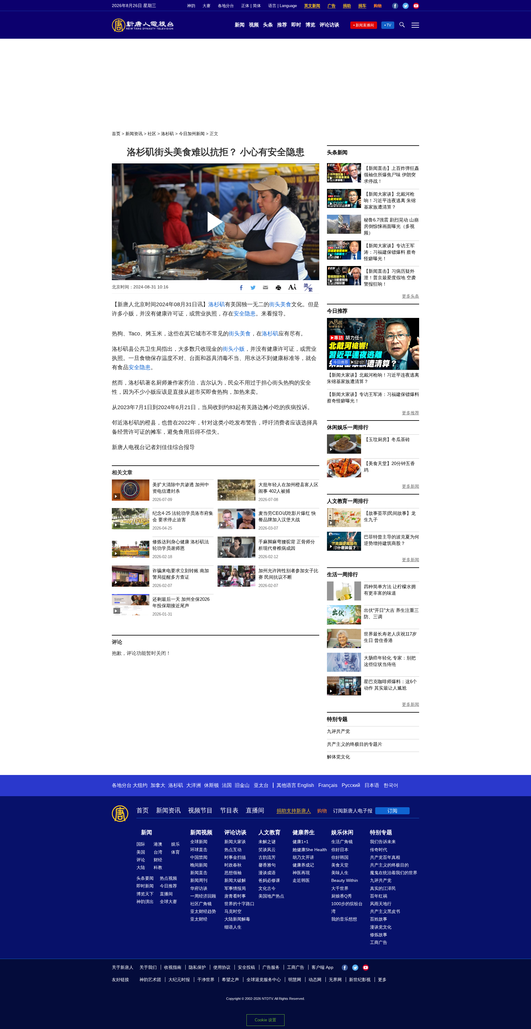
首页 (116, 133)
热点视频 (168, 878)
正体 (245, 5)
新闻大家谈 (235, 841)
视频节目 (200, 810)
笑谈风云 (267, 849)
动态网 (315, 979)
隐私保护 (197, 967)
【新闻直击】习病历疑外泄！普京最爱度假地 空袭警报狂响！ (390, 277)
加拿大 (158, 785)
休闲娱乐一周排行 (347, 427)
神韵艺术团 (150, 979)
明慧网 (294, 979)
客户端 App (322, 967)
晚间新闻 (198, 865)
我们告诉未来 (383, 841)
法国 (227, 785)
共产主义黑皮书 (385, 911)
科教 (158, 867)
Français (327, 785)
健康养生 (304, 832)
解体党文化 (338, 756)
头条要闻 (145, 878)
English (305, 785)
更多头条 (410, 296)
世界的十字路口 (239, 903)
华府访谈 (198, 888)
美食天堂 (339, 865)
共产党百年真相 (385, 857)
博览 (310, 24)
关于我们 (148, 967)
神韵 (191, 5)
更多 (382, 979)
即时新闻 (145, 885)
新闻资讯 (134, 133)
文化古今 (267, 888)
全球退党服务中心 (263, 979)
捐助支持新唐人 (294, 810)
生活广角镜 (342, 841)
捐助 (347, 5)
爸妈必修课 (269, 880)
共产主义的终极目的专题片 (354, 744)
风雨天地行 (380, 903)
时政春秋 (233, 865)
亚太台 (261, 785)
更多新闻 (410, 486)
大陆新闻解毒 (237, 919)
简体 (257, 5)
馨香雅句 (267, 865)
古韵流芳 (267, 857)
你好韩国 (339, 857)
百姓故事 (378, 919)
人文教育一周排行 (347, 501)
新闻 (240, 24)
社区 (152, 133)
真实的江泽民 (383, 888)
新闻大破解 (235, 880)
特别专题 (337, 719)
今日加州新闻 (192, 133)
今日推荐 (337, 311)
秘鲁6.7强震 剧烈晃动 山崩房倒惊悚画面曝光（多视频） (391, 226)
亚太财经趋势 (203, 911)
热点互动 (233, 849)
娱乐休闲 (342, 832)
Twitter (406, 6)
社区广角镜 (201, 903)
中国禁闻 (198, 857)
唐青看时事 (235, 896)
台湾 (158, 852)
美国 (140, 852)
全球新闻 (198, 841)
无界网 (335, 979)
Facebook (395, 6)
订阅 (392, 810)
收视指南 (172, 967)
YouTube (416, 6)
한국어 (391, 785)
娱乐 (175, 844)
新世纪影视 (360, 979)
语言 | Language (282, 5)
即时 (296, 24)
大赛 (206, 5)
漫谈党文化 (380, 927)
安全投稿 (246, 967)
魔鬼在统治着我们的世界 (393, 872)
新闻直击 (198, 872)
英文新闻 (312, 5)
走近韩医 (301, 880)
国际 (140, 844)
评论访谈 (329, 24)
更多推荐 (410, 412)
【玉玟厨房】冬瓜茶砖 (387, 439)
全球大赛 (168, 901)
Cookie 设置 (265, 1020)
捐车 (362, 5)
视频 (254, 24)
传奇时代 (378, 849)
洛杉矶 (167, 133)
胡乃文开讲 (303, 857)
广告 (332, 5)
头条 (268, 24)
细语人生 (233, 927)
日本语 (371, 785)
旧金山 (242, 785)
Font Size (292, 287)
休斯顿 (211, 785)
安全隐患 (245, 314)
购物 (378, 5)
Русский (351, 785)
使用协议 (221, 967)
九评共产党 (338, 731)
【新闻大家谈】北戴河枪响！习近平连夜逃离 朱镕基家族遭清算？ (390, 200)
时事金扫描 (235, 857)
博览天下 (145, 893)
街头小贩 (233, 349)
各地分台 (226, 5)
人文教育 (269, 832)
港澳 (158, 844)
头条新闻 (337, 152)
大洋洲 (193, 785)
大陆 (140, 867)
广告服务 (271, 967)
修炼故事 (378, 934)
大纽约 (140, 785)
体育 (175, 852)
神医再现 (301, 872)
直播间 (255, 810)
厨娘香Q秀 (341, 896)
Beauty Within (344, 880)
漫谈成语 (267, 872)
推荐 (282, 24)
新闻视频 (201, 832)
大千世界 (339, 888)
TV (389, 25)
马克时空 (233, 911)
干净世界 (205, 979)
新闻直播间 (365, 25)
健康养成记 (303, 865)
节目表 (229, 810)
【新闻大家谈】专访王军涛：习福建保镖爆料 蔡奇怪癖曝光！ (390, 252)
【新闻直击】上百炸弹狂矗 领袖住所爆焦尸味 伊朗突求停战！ (391, 175)
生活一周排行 (342, 574)
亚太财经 (198, 919)
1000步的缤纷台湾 (347, 907)
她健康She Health (310, 849)
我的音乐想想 (344, 919)
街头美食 (280, 304)
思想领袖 (233, 872)
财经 (158, 859)
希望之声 (230, 979)
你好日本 (339, 849)
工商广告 (378, 942)
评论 (140, 859)
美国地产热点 (271, 896)
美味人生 (339, 872)
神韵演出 (145, 901)
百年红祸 (378, 896)
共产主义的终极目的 (389, 865)
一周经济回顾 (203, 896)
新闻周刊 (198, 880)
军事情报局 (235, 888)
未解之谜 (267, 841)
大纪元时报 (179, 979)
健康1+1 (301, 841)
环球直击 (198, 849)
